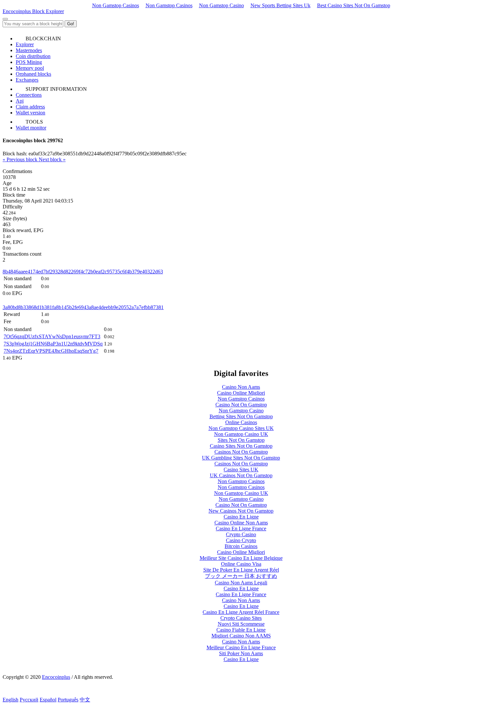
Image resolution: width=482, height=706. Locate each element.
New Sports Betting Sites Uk (281, 5)
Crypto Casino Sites (241, 618)
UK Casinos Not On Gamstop (241, 475)
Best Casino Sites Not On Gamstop (353, 5)
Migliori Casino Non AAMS (241, 635)
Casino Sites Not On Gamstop (241, 446)
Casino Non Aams (241, 387)
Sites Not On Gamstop (241, 440)
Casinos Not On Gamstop (241, 452)
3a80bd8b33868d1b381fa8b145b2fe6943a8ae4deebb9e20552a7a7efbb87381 (83, 307)
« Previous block (21, 159)
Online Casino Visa (241, 564)
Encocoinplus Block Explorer (33, 11)
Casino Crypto (241, 540)
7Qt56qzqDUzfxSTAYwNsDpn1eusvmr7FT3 (52, 336)
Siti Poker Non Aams (241, 653)
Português (68, 699)
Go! (70, 23)
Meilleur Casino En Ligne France (241, 647)
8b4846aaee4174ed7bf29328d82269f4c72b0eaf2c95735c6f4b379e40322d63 (83, 271)
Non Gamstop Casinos (115, 5)
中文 (85, 699)
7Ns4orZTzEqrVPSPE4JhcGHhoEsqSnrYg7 (51, 351)
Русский (29, 699)
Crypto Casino (241, 534)
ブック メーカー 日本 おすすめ (241, 576)
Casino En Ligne (241, 517)
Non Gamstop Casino (221, 5)
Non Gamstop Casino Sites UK (241, 428)
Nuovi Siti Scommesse (241, 624)
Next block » (52, 159)
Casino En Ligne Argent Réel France (241, 612)
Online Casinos (241, 422)
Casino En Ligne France (241, 528)
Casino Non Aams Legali (241, 582)
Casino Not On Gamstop (241, 404)
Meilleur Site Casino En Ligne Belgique (241, 558)
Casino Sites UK (241, 469)
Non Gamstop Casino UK (241, 434)
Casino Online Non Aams (241, 522)
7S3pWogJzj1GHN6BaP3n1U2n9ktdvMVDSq (53, 343)
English (10, 699)
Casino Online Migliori (241, 393)
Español (48, 699)
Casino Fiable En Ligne (241, 630)
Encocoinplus (56, 677)
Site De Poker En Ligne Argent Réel (241, 570)
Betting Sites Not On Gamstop (241, 416)
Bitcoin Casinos (241, 546)
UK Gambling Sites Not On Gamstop (241, 458)
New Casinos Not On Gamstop (241, 511)
